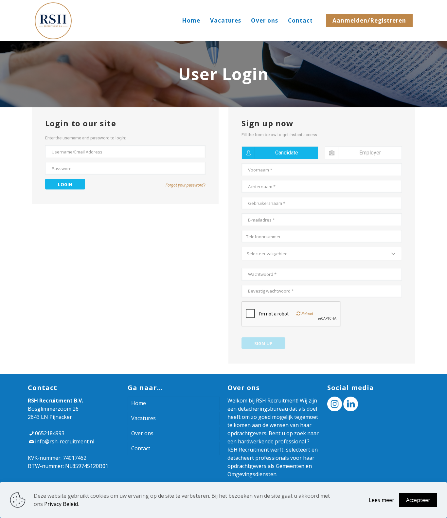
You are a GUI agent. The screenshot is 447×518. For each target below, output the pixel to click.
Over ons (142, 433)
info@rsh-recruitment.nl (64, 441)
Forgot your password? (186, 185)
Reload (306, 314)
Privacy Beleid (61, 504)
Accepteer (418, 500)
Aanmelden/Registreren (369, 20)
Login (65, 184)
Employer (370, 153)
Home (138, 403)
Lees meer (381, 500)
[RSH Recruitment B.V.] (53, 20)
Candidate (286, 153)
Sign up (263, 343)
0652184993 (49, 433)
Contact (140, 448)
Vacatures (143, 418)
